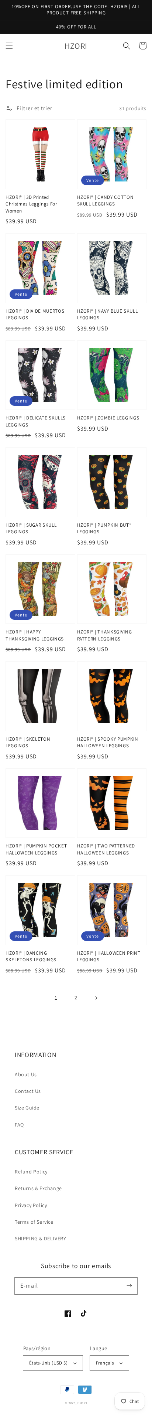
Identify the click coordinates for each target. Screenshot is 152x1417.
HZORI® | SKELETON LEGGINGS (28, 742)
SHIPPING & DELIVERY (40, 1238)
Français (105, 1363)
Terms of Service (34, 1222)
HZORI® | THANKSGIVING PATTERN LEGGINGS (104, 635)
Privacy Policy (31, 1205)
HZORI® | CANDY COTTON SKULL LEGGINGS (105, 200)
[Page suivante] (96, 998)
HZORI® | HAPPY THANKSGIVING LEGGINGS (35, 635)
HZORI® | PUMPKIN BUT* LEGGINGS (104, 528)
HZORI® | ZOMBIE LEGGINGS (108, 418)
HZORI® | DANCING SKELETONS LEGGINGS (31, 956)
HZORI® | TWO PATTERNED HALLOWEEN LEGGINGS (106, 849)
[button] (9, 46)
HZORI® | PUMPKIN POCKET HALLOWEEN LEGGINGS (36, 849)
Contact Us (28, 1091)
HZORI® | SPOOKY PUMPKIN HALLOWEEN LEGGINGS (107, 742)
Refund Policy (31, 1171)
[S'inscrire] (129, 1286)
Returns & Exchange (38, 1188)
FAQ (19, 1124)
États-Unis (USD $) (48, 1363)
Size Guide (27, 1107)
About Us (26, 1074)
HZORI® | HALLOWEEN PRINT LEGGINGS (109, 956)
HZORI (82, 1403)
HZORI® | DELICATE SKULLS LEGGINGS (36, 421)
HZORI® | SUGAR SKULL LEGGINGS (31, 528)
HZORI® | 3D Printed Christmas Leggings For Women (31, 204)
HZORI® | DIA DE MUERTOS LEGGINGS (35, 314)
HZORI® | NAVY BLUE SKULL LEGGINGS (107, 314)
